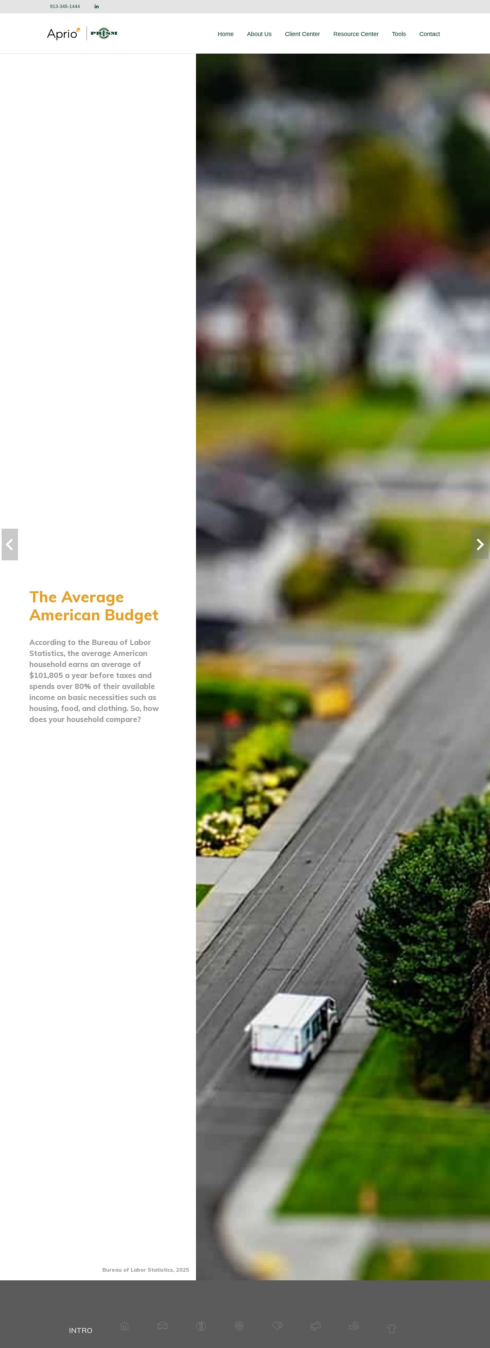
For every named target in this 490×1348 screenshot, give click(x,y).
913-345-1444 (65, 6)
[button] (259, 34)
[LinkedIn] (97, 6)
